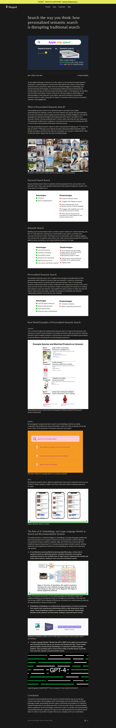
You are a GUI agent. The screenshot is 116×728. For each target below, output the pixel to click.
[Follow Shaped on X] (87, 720)
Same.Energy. (62, 133)
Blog (69, 7)
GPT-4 (60, 642)
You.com (51, 133)
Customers (62, 7)
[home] (24, 7)
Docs (54, 7)
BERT (65, 642)
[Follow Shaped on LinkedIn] (85, 720)
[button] (48, 7)
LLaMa (72, 642)
